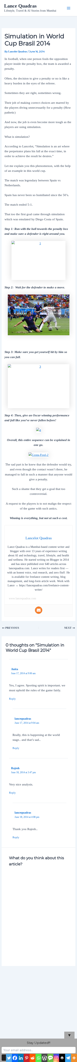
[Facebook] (15, 1058)
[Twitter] (9, 1058)
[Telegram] (68, 1058)
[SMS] (50, 1058)
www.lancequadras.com (22, 598)
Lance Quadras (20, 6)
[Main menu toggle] (68, 8)
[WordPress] (44, 1058)
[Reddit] (33, 1058)
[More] (74, 1058)
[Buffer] (62, 1058)
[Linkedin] (21, 1058)
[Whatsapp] (38, 1058)
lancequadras (23, 718)
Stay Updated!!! (38, 1043)
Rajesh (15, 768)
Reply (12, 698)
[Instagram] (56, 1058)
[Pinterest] (27, 1058)
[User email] (38, 610)
